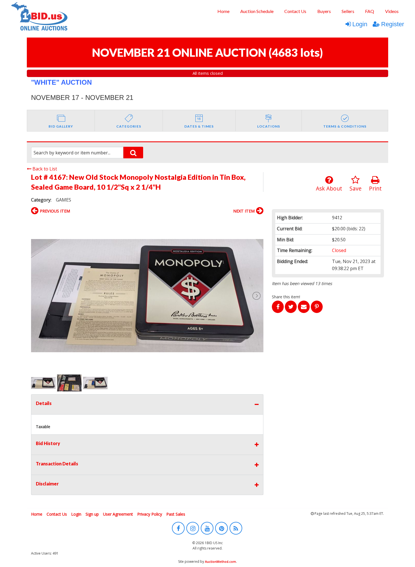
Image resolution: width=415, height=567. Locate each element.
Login (359, 24)
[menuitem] (223, 11)
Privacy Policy (149, 514)
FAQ (369, 11)
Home (223, 11)
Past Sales (175, 514)
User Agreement (118, 514)
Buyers (324, 11)
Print (375, 188)
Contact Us (295, 11)
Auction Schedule (257, 11)
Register (392, 24)
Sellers (348, 11)
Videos (392, 11)
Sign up (92, 514)
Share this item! (286, 296)
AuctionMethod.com (220, 561)
